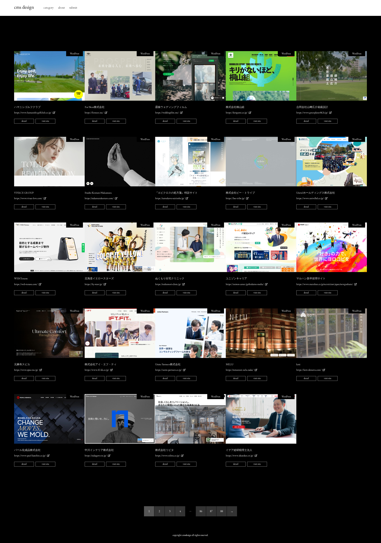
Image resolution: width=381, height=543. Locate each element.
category (48, 7)
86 (201, 511)
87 (211, 511)
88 (221, 511)
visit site (45, 120)
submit (73, 7)
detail (24, 120)
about (61, 7)
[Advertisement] (190, 33)
